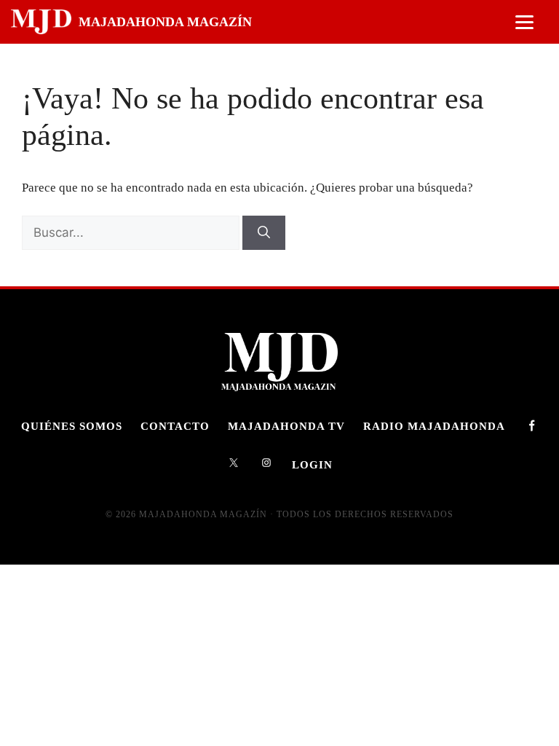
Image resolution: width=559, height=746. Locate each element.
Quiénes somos (71, 426)
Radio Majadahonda (434, 426)
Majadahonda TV (286, 426)
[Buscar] (263, 233)
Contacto (175, 426)
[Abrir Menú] (524, 22)
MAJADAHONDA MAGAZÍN (165, 22)
